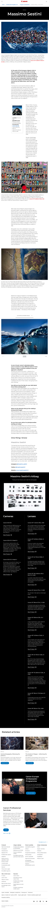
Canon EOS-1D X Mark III (10, 540)
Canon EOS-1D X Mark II (10, 559)
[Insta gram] (37, 901)
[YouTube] (46, 901)
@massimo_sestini (22, 464)
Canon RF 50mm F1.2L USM (36, 708)
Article (27, 751)
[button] (46, 356)
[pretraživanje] (2, 2)
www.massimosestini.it (22, 470)
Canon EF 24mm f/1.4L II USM (36, 590)
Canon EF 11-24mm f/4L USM (36, 522)
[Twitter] (43, 901)
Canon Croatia (5, 901)
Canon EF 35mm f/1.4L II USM (36, 602)
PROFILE (24, 9)
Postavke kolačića (6, 897)
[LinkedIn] (40, 901)
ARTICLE (2, 751)
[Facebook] (33, 901)
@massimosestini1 (20, 467)
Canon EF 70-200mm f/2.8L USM (36, 199)
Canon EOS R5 (15, 126)
